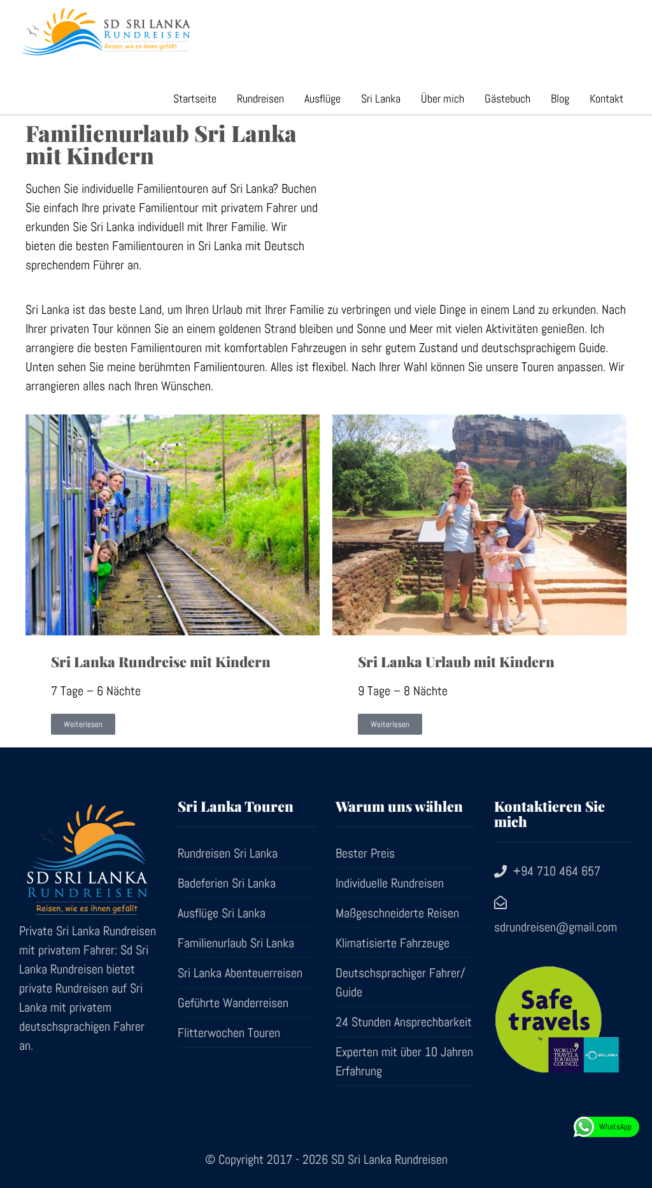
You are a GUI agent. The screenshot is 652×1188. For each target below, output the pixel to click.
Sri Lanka (380, 98)
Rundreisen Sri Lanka (228, 853)
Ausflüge (322, 98)
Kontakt (606, 98)
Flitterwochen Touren (229, 1032)
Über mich (442, 98)
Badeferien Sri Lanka (227, 883)
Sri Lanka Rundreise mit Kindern (161, 661)
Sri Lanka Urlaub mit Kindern (456, 661)
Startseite (194, 98)
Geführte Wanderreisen (233, 1002)
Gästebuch (507, 98)
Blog (560, 98)
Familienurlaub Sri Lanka (236, 943)
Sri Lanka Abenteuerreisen (240, 973)
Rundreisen (260, 98)
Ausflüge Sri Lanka (222, 913)
